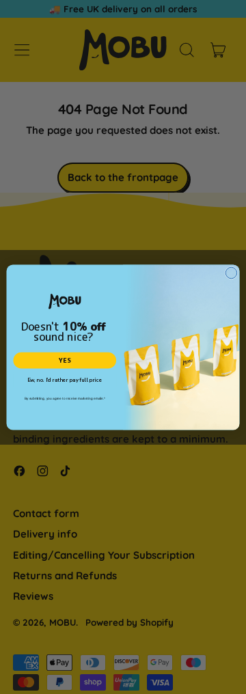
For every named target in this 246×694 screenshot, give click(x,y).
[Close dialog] (231, 273)
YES (65, 360)
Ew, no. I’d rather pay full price (64, 379)
